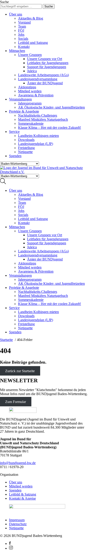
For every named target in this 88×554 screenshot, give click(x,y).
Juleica (32, 71)
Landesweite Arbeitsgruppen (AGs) (43, 75)
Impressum (17, 520)
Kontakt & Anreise (22, 498)
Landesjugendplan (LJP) (35, 144)
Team (22, 26)
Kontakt (24, 47)
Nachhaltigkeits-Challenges (37, 115)
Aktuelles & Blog (30, 18)
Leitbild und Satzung (33, 42)
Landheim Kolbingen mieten (38, 136)
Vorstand (24, 22)
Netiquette (25, 152)
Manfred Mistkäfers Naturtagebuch (43, 119)
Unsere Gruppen (30, 55)
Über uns (15, 14)
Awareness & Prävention (35, 95)
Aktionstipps (27, 87)
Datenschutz (18, 524)
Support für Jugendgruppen (46, 67)
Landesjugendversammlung (37, 79)
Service (14, 131)
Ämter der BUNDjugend (45, 83)
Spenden (15, 156)
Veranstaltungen (20, 99)
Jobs (21, 34)
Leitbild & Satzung (22, 494)
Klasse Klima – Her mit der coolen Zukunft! (49, 127)
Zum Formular (15, 401)
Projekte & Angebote (24, 111)
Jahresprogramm (30, 103)
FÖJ (21, 30)
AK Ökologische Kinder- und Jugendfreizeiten (51, 107)
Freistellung (26, 148)
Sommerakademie (31, 123)
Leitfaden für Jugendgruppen (47, 63)
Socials (23, 38)
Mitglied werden (30, 91)
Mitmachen (17, 51)
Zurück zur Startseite (20, 371)
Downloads (26, 140)
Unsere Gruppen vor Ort (44, 59)
